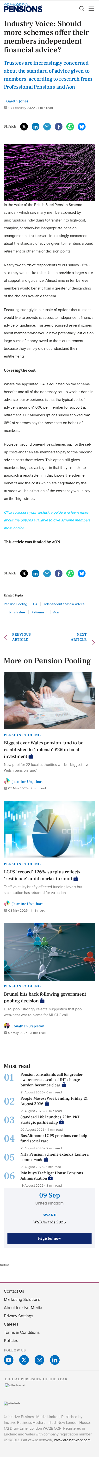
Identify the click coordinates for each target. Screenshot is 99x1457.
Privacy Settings (18, 1316)
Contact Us (14, 1291)
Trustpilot (4, 1264)
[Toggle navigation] (90, 8)
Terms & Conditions (21, 1332)
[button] (81, 8)
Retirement (39, 612)
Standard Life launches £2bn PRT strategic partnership (50, 1119)
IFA (35, 603)
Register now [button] (49, 1238)
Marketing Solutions (22, 1299)
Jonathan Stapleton (28, 1026)
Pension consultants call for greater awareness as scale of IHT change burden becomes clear (51, 1080)
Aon (56, 612)
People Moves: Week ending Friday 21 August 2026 (54, 1101)
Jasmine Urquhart (27, 781)
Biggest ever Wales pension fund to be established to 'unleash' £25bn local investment (43, 750)
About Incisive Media (23, 1307)
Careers (11, 1324)
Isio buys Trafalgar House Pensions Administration (51, 1175)
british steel (17, 612)
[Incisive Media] (12, 1403)
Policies (11, 1340)
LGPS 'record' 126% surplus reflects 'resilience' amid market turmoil (42, 875)
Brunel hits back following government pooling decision (45, 997)
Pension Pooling (15, 603)
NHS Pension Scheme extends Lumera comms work (54, 1157)
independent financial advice (64, 603)
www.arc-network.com (72, 1440)
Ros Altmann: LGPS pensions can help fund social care (53, 1138)
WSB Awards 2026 (49, 1222)
